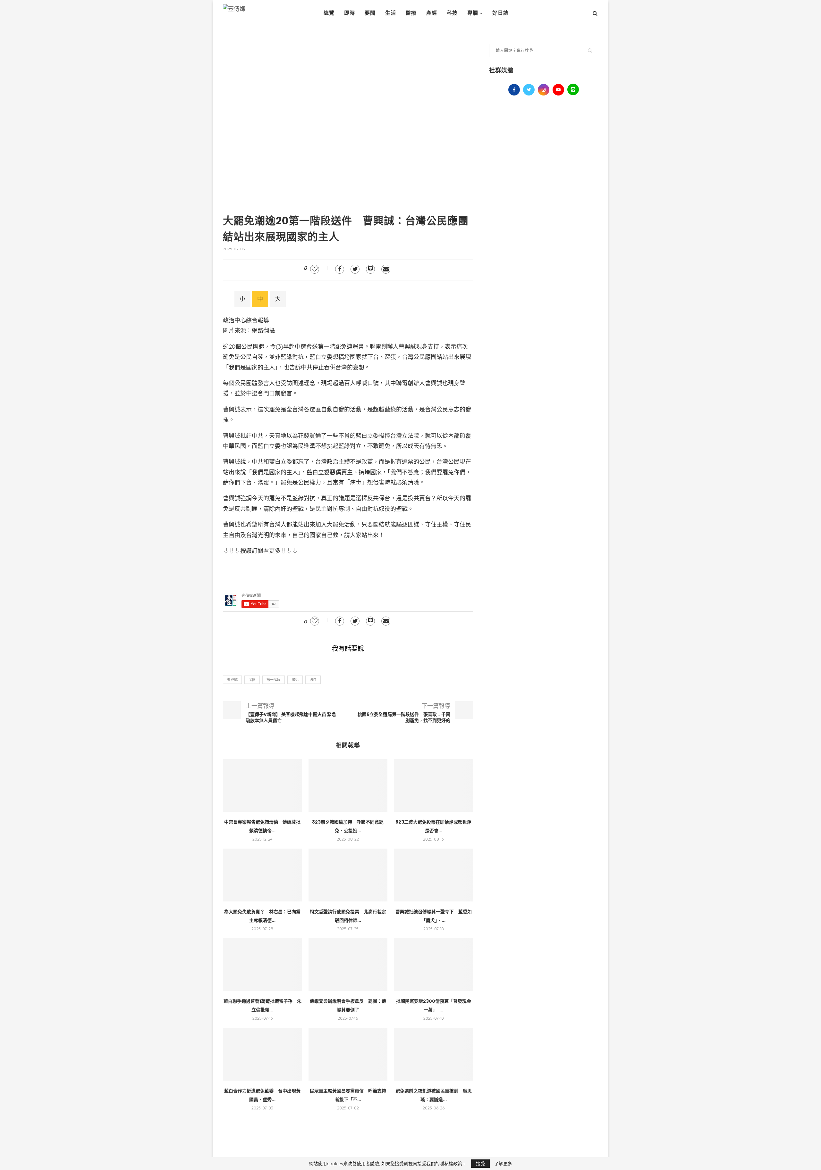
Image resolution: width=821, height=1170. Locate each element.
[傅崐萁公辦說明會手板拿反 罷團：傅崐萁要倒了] (348, 964)
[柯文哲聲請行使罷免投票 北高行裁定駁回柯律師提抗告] (348, 875)
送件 (313, 679)
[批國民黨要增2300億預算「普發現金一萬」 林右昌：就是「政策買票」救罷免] (433, 964)
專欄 (472, 13)
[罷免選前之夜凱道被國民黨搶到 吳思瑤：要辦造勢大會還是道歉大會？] (433, 1054)
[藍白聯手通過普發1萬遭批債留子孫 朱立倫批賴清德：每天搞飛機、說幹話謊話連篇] (262, 964)
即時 (349, 13)
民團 (252, 679)
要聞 (370, 13)
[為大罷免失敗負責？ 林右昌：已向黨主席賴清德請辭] (262, 875)
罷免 (295, 679)
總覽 (329, 13)
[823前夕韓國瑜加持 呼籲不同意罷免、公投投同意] (348, 785)
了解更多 (503, 1163)
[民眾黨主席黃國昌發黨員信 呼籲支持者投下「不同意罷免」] (348, 1054)
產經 (431, 13)
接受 (480, 1163)
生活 (390, 13)
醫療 (411, 13)
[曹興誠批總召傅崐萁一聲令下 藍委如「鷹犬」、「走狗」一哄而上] (433, 875)
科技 (452, 13)
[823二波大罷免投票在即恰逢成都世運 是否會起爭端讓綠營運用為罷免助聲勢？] (433, 785)
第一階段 (274, 679)
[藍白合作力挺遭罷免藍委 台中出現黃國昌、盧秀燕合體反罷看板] (262, 1054)
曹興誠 (232, 679)
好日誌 (500, 13)
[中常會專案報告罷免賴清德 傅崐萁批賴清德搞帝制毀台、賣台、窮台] (262, 785)
